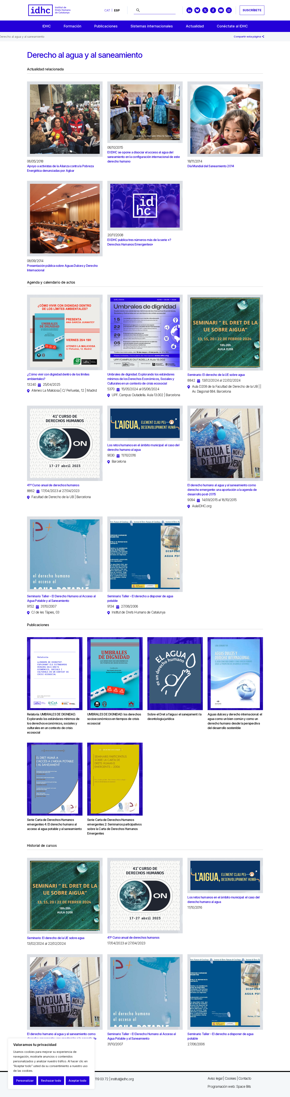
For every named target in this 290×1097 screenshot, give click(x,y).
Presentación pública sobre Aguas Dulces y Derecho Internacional (62, 268)
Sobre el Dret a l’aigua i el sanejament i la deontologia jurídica (174, 716)
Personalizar (25, 1080)
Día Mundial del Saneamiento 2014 (210, 166)
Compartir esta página (248, 36)
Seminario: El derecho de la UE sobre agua (216, 375)
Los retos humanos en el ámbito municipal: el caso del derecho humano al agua (143, 447)
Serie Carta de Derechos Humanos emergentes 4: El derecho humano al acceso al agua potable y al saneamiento (54, 824)
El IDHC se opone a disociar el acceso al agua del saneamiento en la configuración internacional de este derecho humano (143, 156)
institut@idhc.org (122, 1079)
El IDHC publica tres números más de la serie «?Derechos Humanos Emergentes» (139, 242)
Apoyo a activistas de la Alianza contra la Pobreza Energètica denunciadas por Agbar (60, 168)
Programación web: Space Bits (229, 1087)
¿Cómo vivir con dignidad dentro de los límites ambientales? (58, 376)
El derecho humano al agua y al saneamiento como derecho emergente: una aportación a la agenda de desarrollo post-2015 (222, 489)
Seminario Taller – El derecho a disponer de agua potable (140, 598)
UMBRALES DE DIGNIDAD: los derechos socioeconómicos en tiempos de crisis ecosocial (114, 718)
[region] (51, 1063)
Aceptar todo (77, 1080)
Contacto (245, 1078)
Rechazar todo (51, 1080)
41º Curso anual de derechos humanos (53, 485)
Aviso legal (215, 1078)
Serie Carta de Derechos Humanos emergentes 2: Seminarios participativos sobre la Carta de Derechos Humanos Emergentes (114, 826)
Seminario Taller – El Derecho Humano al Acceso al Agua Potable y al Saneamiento (61, 598)
